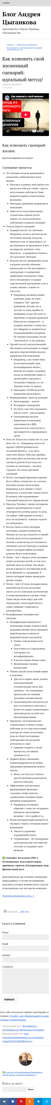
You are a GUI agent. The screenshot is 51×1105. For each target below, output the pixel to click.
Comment (7, 966)
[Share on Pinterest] (21, 1101)
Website (6, 955)
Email (5, 943)
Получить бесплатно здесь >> (18, 895)
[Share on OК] (30, 1101)
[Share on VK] (4, 1101)
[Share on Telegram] (38, 1101)
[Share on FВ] (13, 1101)
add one (24, 911)
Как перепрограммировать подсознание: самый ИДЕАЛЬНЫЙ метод (23, 1037)
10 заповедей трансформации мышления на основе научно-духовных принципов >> (22, 1073)
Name (5, 932)
